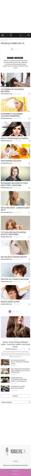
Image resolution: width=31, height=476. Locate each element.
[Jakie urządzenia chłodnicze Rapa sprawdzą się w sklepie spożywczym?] (5, 371)
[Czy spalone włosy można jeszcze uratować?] (15, 223)
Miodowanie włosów (11, 161)
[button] (28, 35)
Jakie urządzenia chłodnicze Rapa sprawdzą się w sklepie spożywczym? (20, 370)
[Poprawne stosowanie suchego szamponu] (15, 104)
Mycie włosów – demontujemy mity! (15, 209)
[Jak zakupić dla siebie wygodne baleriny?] (5, 389)
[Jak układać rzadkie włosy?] (15, 247)
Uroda (15, 339)
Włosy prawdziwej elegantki (14, 138)
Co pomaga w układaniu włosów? (12, 90)
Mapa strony (15, 471)
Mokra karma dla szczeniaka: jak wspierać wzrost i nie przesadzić (19, 379)
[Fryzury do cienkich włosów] (15, 270)
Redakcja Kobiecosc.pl (6, 93)
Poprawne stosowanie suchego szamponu (12, 115)
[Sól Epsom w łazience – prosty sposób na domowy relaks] (5, 362)
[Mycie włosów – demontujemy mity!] (15, 198)
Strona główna (4, 39)
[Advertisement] (15, 16)
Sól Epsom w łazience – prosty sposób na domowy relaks (20, 361)
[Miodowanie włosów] (15, 151)
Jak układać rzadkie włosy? (14, 257)
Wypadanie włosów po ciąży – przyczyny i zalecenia (15, 184)
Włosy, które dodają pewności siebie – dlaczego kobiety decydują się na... (15, 344)
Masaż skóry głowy (10, 301)
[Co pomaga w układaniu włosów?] (15, 80)
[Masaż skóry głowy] (15, 292)
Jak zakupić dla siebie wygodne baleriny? (18, 387)
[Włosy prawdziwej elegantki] (15, 129)
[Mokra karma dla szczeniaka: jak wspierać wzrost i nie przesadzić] (5, 380)
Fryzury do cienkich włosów (15, 279)
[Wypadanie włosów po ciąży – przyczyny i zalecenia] (15, 174)
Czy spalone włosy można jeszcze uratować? (13, 233)
